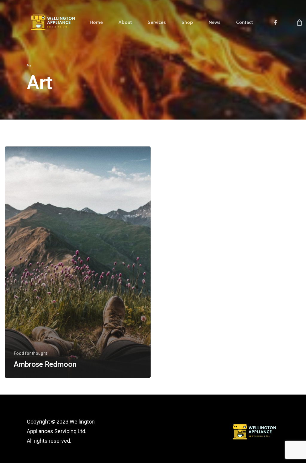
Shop (187, 22)
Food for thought (30, 353)
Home (96, 22)
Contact (244, 22)
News (215, 22)
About (125, 22)
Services (157, 22)
